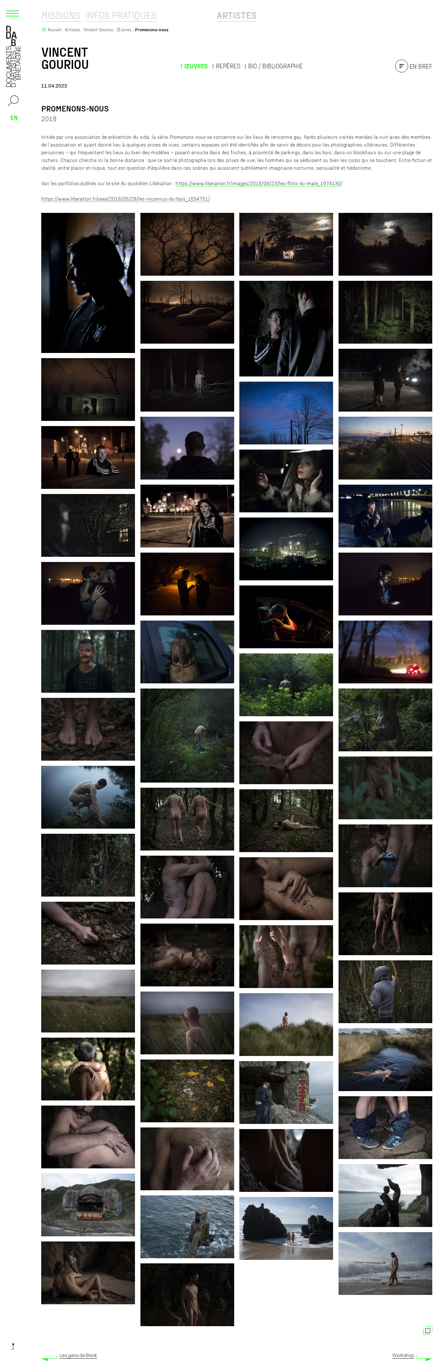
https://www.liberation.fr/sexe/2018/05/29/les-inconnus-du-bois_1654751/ (125, 198)
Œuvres (196, 66)
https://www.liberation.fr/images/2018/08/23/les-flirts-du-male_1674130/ (259, 183)
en (14, 117)
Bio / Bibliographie (275, 66)
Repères (228, 66)
